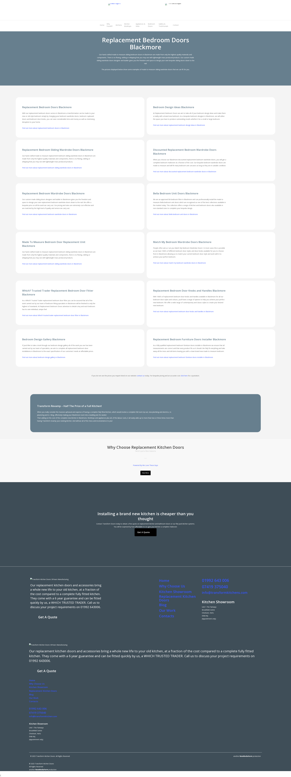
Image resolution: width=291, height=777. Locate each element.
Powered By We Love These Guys (145, 465)
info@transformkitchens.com (224, 592)
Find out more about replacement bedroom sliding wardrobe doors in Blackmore (52, 168)
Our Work (167, 610)
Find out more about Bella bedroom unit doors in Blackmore (175, 214)
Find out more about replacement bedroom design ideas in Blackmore (179, 125)
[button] (145, 473)
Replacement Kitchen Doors (177, 598)
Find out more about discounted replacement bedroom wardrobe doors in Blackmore (184, 171)
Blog (163, 604)
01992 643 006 (215, 580)
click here (184, 376)
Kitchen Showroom (175, 591)
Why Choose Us (172, 586)
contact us (140, 376)
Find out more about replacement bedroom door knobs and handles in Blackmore (183, 311)
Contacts (166, 616)
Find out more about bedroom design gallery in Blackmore (43, 357)
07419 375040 (215, 586)
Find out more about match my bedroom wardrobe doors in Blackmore (179, 263)
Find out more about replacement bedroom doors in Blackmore (45, 128)
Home (164, 580)
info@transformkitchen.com (43, 716)
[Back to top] (145, 772)
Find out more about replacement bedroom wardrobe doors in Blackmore (49, 214)
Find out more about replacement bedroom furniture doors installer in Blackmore (183, 357)
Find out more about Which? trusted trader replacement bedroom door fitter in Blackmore (55, 315)
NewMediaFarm (246, 756)
